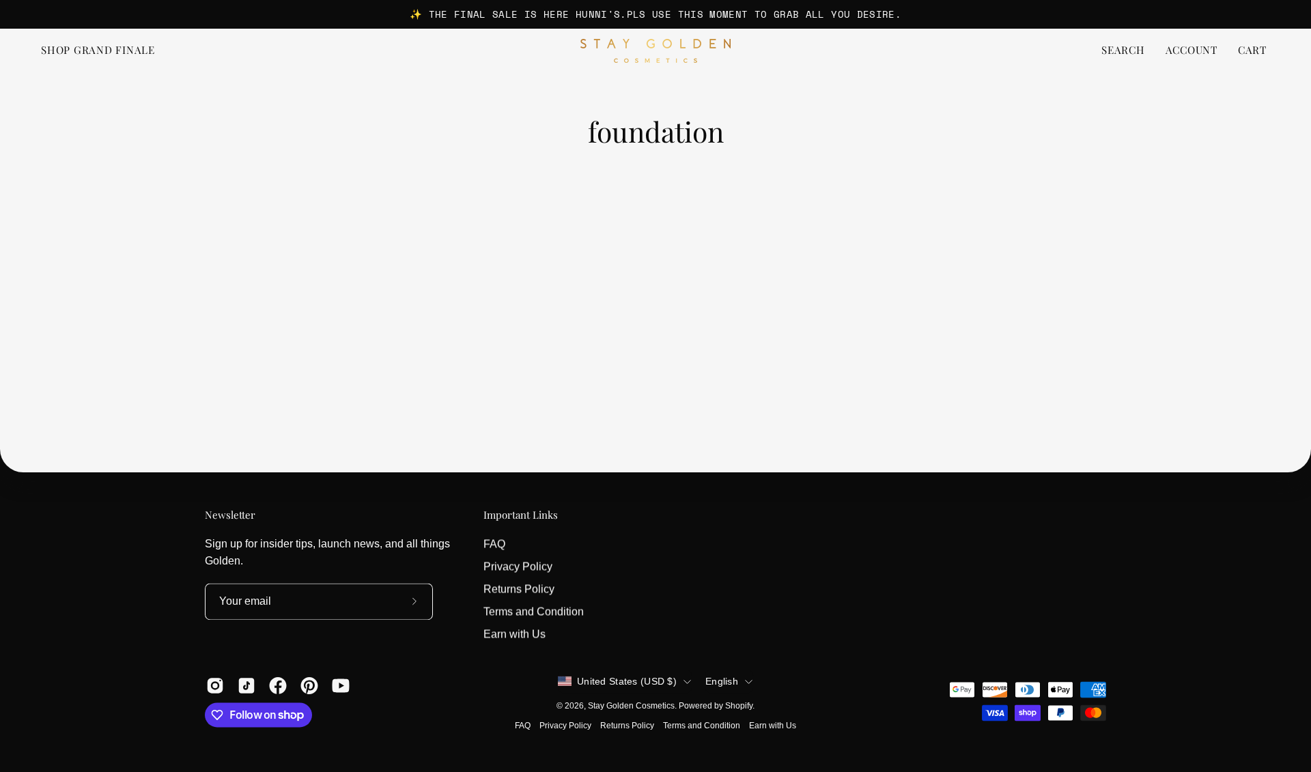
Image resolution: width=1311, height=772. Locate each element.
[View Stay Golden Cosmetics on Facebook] (278, 685)
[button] (1123, 51)
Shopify (738, 706)
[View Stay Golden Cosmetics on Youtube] (340, 685)
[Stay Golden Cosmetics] (655, 51)
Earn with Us (514, 634)
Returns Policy (518, 589)
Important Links (520, 515)
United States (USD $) (627, 681)
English (721, 681)
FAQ (494, 543)
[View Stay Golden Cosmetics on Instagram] (215, 685)
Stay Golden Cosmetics (631, 706)
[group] (655, 14)
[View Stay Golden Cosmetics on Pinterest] (309, 685)
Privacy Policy (517, 566)
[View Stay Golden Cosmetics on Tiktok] (246, 685)
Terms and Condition (533, 611)
